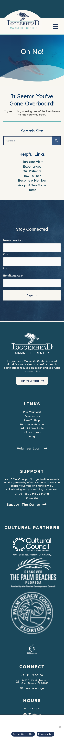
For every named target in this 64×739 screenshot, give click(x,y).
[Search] (56, 141)
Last (6, 268)
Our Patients (32, 171)
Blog (32, 436)
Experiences (32, 166)
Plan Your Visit (32, 162)
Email (12, 275)
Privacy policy (45, 734)
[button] (32, 381)
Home (32, 190)
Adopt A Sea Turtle (32, 185)
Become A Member (32, 180)
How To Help (32, 176)
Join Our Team (32, 432)
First (6, 254)
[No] (60, 726)
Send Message (34, 688)
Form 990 (32, 498)
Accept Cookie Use (23, 734)
